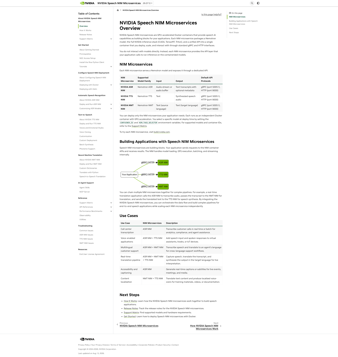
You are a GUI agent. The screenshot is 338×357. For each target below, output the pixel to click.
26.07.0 (147, 3)
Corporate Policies (146, 345)
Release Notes (85, 34)
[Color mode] (258, 3)
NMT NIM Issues (86, 243)
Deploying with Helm (88, 89)
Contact (175, 345)
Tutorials (83, 66)
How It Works (85, 30)
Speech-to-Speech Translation (92, 176)
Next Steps (234, 32)
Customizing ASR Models (90, 108)
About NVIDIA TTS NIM (89, 119)
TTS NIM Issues (86, 239)
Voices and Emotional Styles (91, 128)
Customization (85, 136)
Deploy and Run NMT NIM (90, 164)
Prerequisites (85, 54)
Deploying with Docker (89, 85)
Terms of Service (118, 345)
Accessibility (132, 345)
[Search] (252, 3)
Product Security (163, 345)
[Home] (118, 10)
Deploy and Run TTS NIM (90, 123)
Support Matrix (86, 39)
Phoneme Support (87, 149)
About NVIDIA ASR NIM (89, 100)
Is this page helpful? (211, 14)
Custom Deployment (88, 140)
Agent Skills (84, 187)
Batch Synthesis (86, 144)
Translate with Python (88, 172)
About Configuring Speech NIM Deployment (92, 79)
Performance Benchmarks (90, 211)
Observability (85, 215)
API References (86, 207)
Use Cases (233, 28)
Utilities (82, 219)
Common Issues (86, 230)
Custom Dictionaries (88, 168)
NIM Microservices (237, 17)
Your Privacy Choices (100, 345)
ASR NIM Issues (86, 235)
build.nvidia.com (162, 132)
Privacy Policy (84, 345)
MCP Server (84, 192)
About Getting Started (89, 50)
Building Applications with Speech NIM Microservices (243, 22)
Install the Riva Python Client (91, 62)
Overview (83, 26)
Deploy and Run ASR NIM (90, 104)
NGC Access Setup (87, 58)
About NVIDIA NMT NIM (89, 160)
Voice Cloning (85, 132)
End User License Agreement (92, 254)
